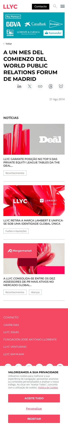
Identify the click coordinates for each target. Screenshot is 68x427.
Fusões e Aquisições (15, 231)
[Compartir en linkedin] (19, 86)
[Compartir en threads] (50, 86)
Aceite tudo (34, 398)
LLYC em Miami (13, 354)
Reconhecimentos (14, 173)
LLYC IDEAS (11, 332)
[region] (34, 396)
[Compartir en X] (29, 86)
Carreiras (11, 325)
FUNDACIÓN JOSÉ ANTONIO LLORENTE (30, 339)
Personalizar (34, 408)
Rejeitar (34, 419)
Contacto (41, 6)
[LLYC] (10, 7)
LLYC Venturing (15, 346)
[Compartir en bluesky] (61, 86)
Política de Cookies (48, 387)
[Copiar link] (40, 86)
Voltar (9, 43)
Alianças (35, 292)
